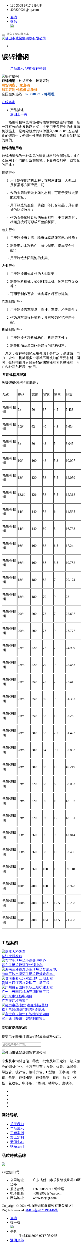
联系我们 (17, 1146)
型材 (28, 68)
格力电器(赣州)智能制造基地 (23, 1009)
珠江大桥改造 (12, 956)
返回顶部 (17, 1240)
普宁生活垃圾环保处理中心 (22, 965)
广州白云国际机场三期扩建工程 (25, 992)
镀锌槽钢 (39, 68)
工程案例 (17, 1133)
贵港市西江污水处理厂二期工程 (25, 983)
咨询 (13, 17)
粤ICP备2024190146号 (42, 1210)
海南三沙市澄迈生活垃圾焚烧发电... (28, 974)
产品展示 (17, 68)
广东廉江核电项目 (15, 1000)
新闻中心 (17, 1142)
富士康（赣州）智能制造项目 (24, 1018)
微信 (13, 21)
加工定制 (17, 1137)
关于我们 (17, 1124)
